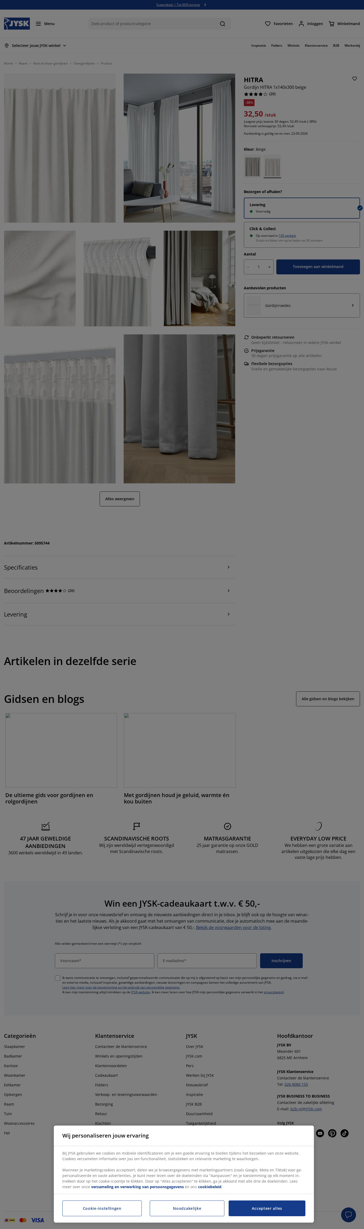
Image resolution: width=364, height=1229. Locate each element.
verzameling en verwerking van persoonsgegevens (137, 1186)
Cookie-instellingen (102, 1208)
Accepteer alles (267, 1208)
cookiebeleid (209, 1186)
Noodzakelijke (187, 1208)
